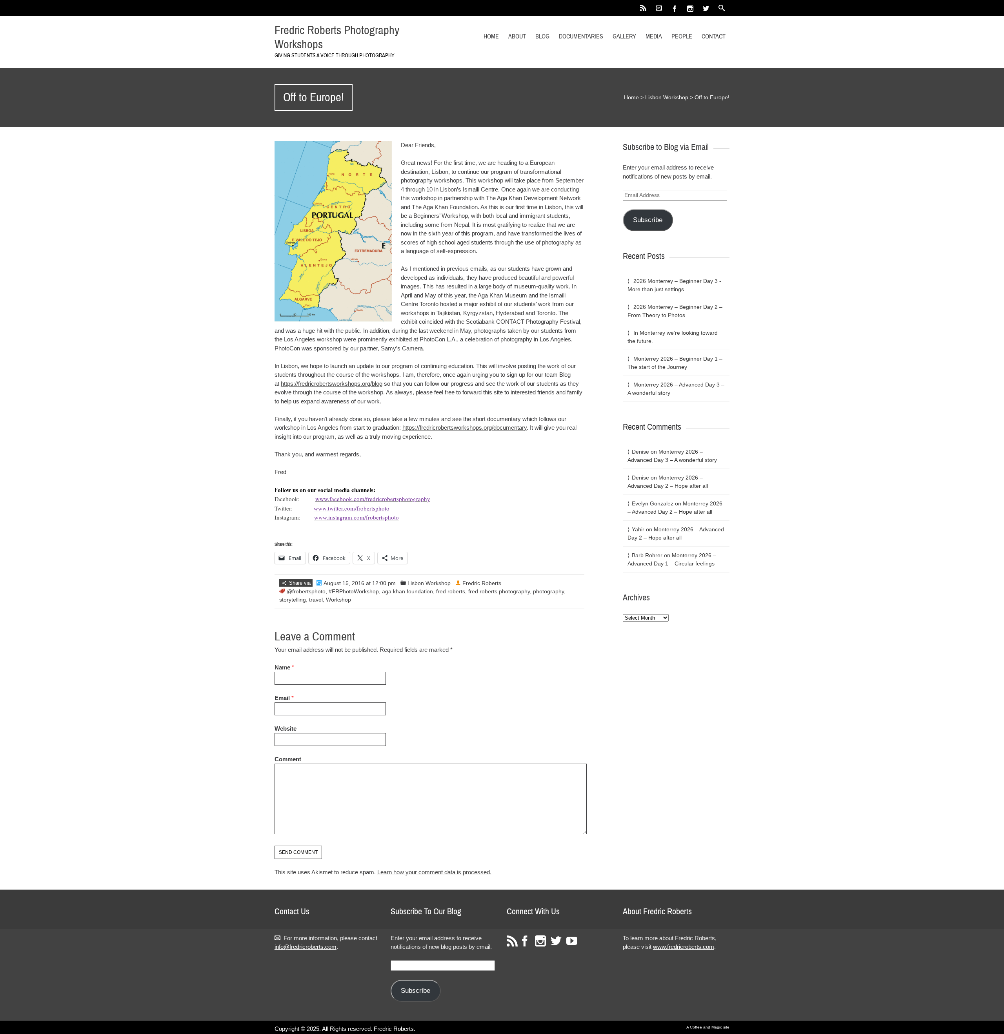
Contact (714, 36)
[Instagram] (690, 8)
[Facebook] (674, 8)
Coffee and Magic (706, 1027)
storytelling (292, 599)
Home (491, 36)
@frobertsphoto (306, 591)
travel (316, 599)
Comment (288, 759)
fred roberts (450, 591)
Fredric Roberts (481, 583)
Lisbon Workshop (666, 97)
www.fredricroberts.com (683, 946)
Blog (542, 36)
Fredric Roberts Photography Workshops (337, 37)
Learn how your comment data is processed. (434, 872)
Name (282, 667)
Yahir (638, 529)
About (517, 36)
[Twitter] (706, 8)
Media (654, 36)
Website (285, 728)
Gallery (624, 36)
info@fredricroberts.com (305, 946)
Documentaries (581, 36)
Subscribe (647, 220)
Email (282, 698)
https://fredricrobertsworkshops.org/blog (331, 383)
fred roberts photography (499, 591)
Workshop (338, 599)
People (681, 36)
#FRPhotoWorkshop (354, 591)
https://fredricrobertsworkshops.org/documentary (464, 427)
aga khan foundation (407, 591)
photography (548, 591)
